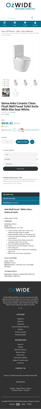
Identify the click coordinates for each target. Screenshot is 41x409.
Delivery (20, 347)
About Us (20, 344)
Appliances (20, 319)
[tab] (20, 194)
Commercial (20, 324)
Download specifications (32, 130)
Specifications (9, 198)
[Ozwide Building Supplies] (20, 6)
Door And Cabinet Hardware (20, 326)
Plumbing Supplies (20, 334)
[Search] (32, 18)
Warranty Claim (20, 352)
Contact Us (20, 363)
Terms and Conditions (20, 357)
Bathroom (20, 321)
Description (8, 194)
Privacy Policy (20, 355)
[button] (32, 142)
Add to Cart (22, 142)
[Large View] (5, 82)
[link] (21, 308)
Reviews (6, 203)
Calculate (20, 169)
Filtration (20, 329)
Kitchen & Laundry (20, 332)
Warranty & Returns (21, 349)
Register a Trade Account (20, 360)
